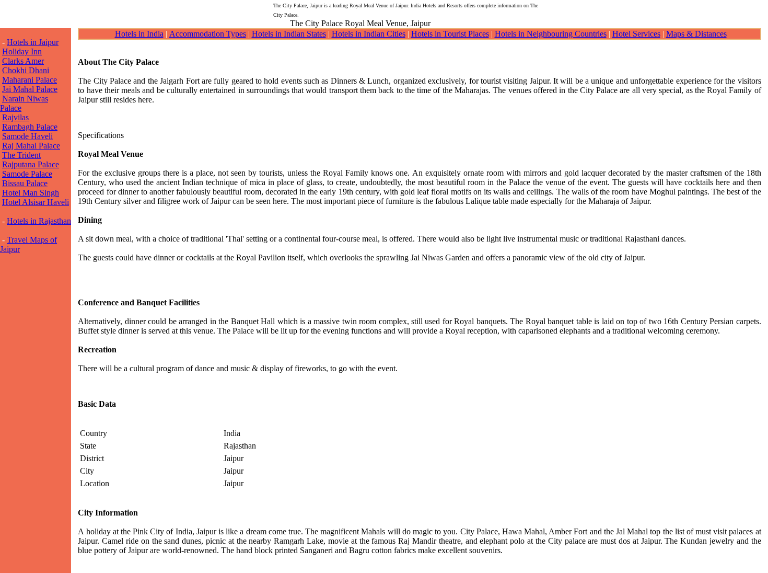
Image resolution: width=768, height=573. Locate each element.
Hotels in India (139, 33)
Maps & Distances (696, 33)
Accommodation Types (207, 33)
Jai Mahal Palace (29, 89)
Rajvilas (15, 117)
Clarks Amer (23, 60)
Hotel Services (636, 33)
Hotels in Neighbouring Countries (551, 33)
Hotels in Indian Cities (368, 33)
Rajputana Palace (30, 164)
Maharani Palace (29, 79)
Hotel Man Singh (30, 192)
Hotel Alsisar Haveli (35, 202)
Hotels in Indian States (289, 33)
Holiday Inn (22, 51)
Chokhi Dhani (25, 70)
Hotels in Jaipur (33, 42)
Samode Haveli (27, 136)
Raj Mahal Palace (31, 145)
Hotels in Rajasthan (39, 220)
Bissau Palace (25, 183)
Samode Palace (27, 173)
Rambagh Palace (29, 126)
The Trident (21, 155)
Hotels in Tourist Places (450, 33)
